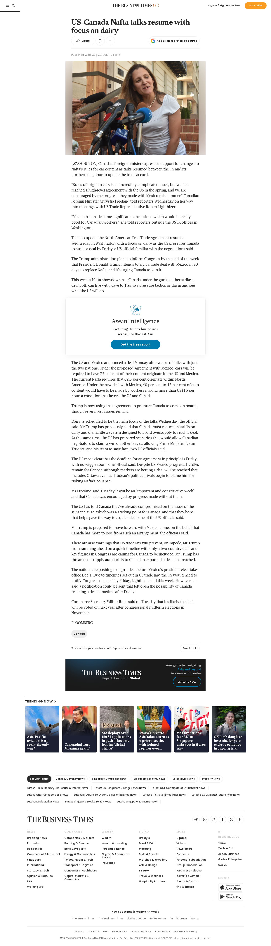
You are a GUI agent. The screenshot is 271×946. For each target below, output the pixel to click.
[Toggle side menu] (7, 5)
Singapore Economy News (149, 778)
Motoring (145, 849)
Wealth (106, 838)
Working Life (35, 887)
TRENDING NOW (39, 701)
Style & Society (149, 854)
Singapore (34, 860)
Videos (181, 843)
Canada (79, 634)
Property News (211, 778)
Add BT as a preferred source (177, 41)
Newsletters (184, 849)
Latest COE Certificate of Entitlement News (178, 788)
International (36, 865)
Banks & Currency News (70, 778)
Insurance (108, 863)
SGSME (222, 865)
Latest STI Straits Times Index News (164, 795)
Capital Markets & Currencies (76, 877)
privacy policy (119, 931)
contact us (94, 931)
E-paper (181, 838)
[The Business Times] (132, 6)
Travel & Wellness (151, 876)
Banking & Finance (76, 843)
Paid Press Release (188, 870)
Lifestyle (144, 838)
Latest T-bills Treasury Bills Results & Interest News (57, 788)
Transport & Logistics (78, 865)
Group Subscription (189, 865)
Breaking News (37, 838)
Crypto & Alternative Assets (115, 855)
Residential (34, 849)
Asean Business (228, 854)
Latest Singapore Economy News (137, 801)
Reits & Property (75, 849)
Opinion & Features (40, 876)
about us (79, 931)
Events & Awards (187, 881)
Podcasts (182, 854)
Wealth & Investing (114, 843)
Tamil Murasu (178, 918)
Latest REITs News (184, 778)
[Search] (13, 5)
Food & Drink (147, 843)
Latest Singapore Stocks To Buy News (88, 801)
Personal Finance (113, 849)
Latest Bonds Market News (43, 801)
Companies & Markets (79, 838)
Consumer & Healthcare (80, 870)
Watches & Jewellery (153, 860)
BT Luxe (144, 870)
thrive (222, 843)
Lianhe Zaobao (136, 918)
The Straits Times (83, 918)
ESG (29, 881)
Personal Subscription (191, 860)
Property (33, 843)
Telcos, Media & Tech (78, 860)
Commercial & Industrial (43, 854)
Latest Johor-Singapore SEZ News (47, 795)
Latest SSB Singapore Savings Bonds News (120, 788)
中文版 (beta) (185, 887)
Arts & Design (148, 865)
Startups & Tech (38, 870)
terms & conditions (141, 931)
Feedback (190, 648)
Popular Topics (39, 778)
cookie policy (162, 931)
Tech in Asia (226, 848)
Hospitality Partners (152, 881)
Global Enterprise (230, 859)
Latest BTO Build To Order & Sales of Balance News (105, 795)
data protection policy (185, 931)
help (105, 931)
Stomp (194, 918)
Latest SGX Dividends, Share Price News (216, 795)
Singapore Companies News (109, 778)
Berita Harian (158, 918)
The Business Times (110, 918)
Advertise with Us (187, 876)
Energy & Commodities (79, 854)
